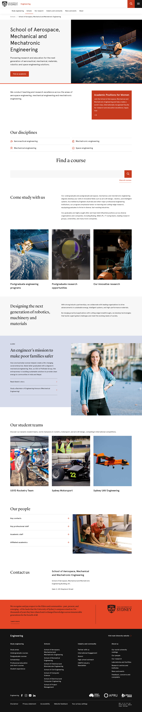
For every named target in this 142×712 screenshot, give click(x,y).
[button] (131, 4)
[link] (12, 16)
